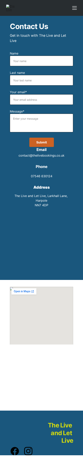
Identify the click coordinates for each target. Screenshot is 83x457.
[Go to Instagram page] (28, 451)
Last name (17, 73)
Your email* (18, 92)
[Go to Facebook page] (17, 451)
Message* (17, 111)
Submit (41, 142)
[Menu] (74, 8)
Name (14, 53)
